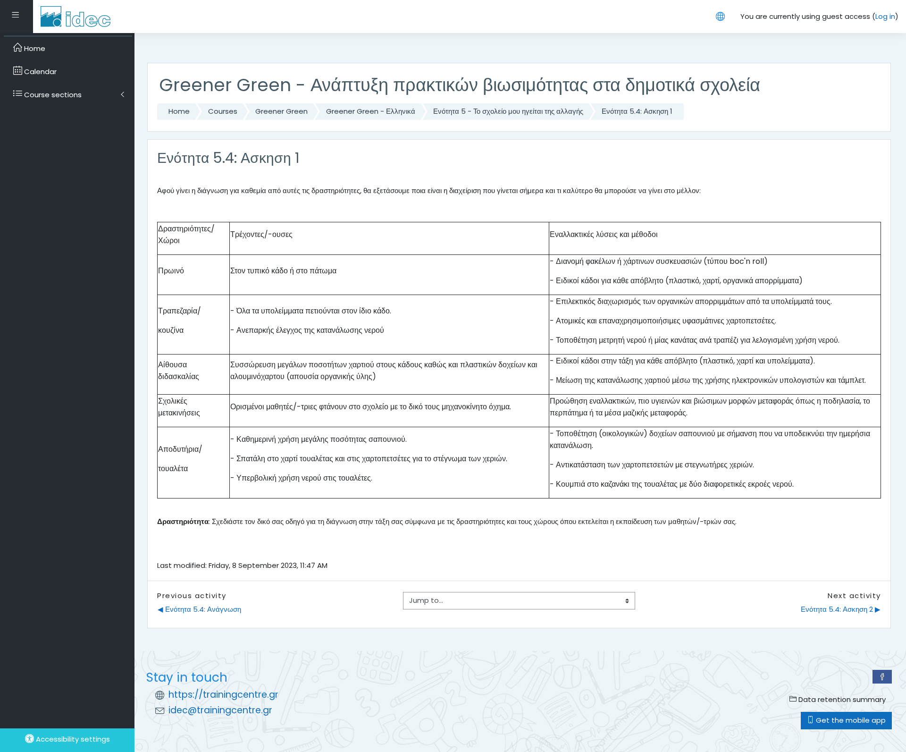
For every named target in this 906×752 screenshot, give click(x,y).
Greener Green (281, 111)
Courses (222, 111)
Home (179, 111)
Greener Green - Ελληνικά (370, 111)
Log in (885, 16)
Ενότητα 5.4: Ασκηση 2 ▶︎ (841, 609)
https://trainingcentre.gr (223, 694)
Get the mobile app (850, 720)
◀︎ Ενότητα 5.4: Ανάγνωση (199, 609)
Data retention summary (841, 699)
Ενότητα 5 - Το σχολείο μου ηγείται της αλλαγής (508, 111)
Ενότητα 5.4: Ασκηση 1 (637, 111)
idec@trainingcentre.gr (220, 710)
